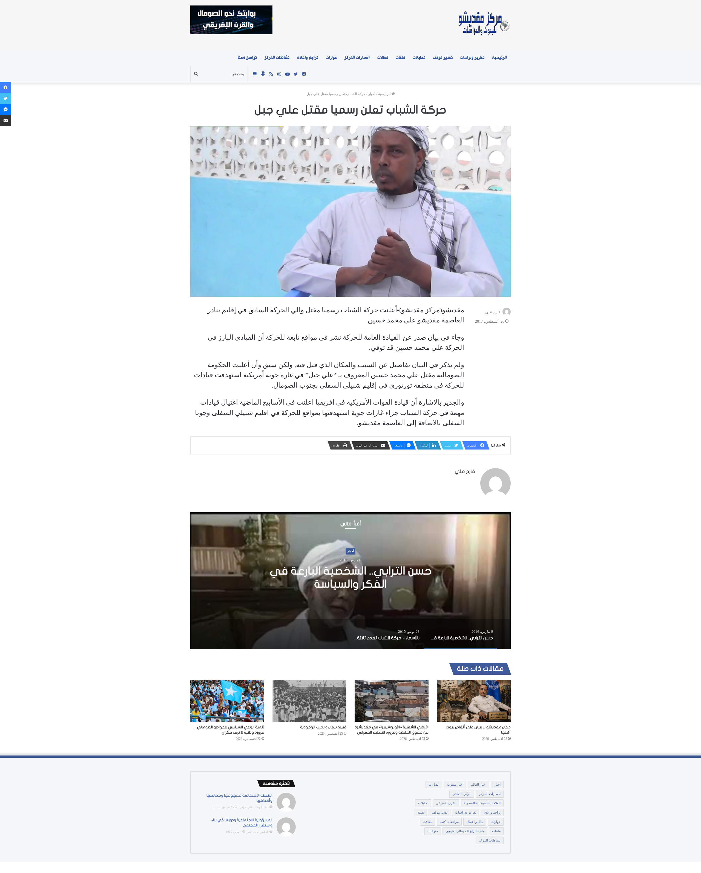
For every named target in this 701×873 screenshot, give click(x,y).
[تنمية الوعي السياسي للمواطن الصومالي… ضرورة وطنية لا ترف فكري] (227, 701)
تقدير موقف (443, 57)
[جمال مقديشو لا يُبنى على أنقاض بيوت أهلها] (474, 701)
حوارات (331, 57)
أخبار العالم (478, 784)
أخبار (371, 94)
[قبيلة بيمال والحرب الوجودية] (309, 701)
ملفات (400, 57)
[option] (350, 580)
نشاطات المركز (277, 57)
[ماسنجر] (5, 109)
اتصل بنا (434, 784)
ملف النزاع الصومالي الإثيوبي (465, 831)
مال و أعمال (474, 822)
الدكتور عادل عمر (258, 831)
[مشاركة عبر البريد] (5, 120)
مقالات (382, 57)
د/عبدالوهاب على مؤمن (254, 807)
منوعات (432, 831)
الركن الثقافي (461, 794)
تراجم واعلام (307, 57)
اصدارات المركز (357, 57)
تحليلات (419, 57)
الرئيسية (499, 57)
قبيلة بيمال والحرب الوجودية (323, 727)
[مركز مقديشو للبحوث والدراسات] (483, 24)
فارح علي (493, 312)
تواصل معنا (247, 57)
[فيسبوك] (5, 87)
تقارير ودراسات (472, 57)
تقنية (421, 812)
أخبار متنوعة (455, 784)
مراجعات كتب (449, 822)
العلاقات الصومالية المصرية (482, 803)
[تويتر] (5, 98)
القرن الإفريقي (446, 803)
